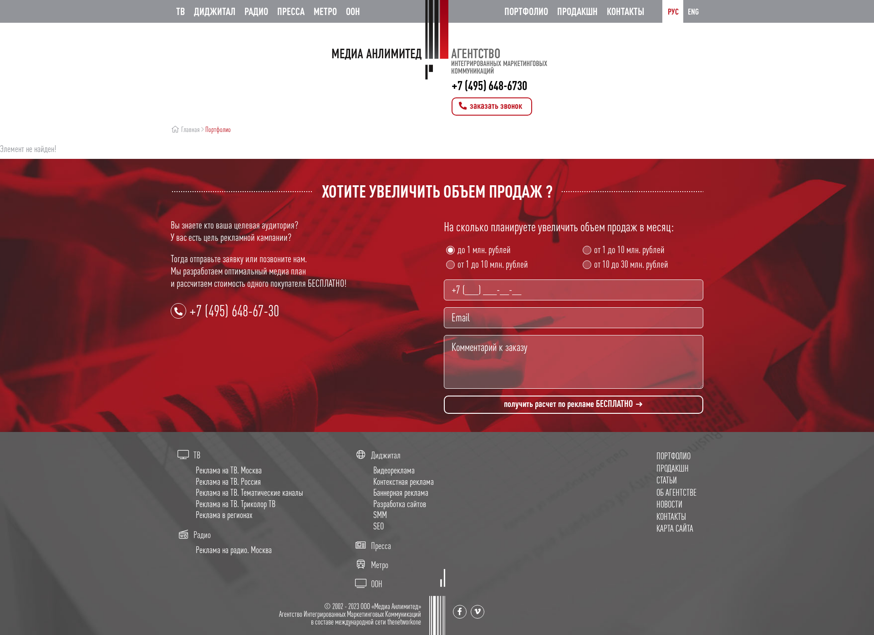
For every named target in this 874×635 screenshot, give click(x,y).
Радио (256, 11)
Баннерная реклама (400, 492)
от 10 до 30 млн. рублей (631, 264)
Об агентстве (676, 492)
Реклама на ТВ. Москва (229, 470)
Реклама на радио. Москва (234, 549)
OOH (353, 11)
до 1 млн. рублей (484, 249)
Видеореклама (394, 470)
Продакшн (577, 11)
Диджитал (214, 11)
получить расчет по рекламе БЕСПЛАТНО (569, 403)
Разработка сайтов (399, 503)
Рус (673, 11)
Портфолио (526, 11)
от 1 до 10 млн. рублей (492, 264)
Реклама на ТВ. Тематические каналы (249, 492)
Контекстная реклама (403, 481)
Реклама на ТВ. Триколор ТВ (235, 503)
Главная (190, 129)
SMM (380, 514)
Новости (669, 504)
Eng (693, 11)
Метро (325, 11)
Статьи (666, 480)
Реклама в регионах (224, 514)
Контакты (625, 11)
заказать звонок (495, 105)
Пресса (291, 11)
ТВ (180, 11)
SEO (378, 526)
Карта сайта (674, 528)
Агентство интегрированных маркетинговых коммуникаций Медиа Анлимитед (437, 40)
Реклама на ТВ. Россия (228, 481)
